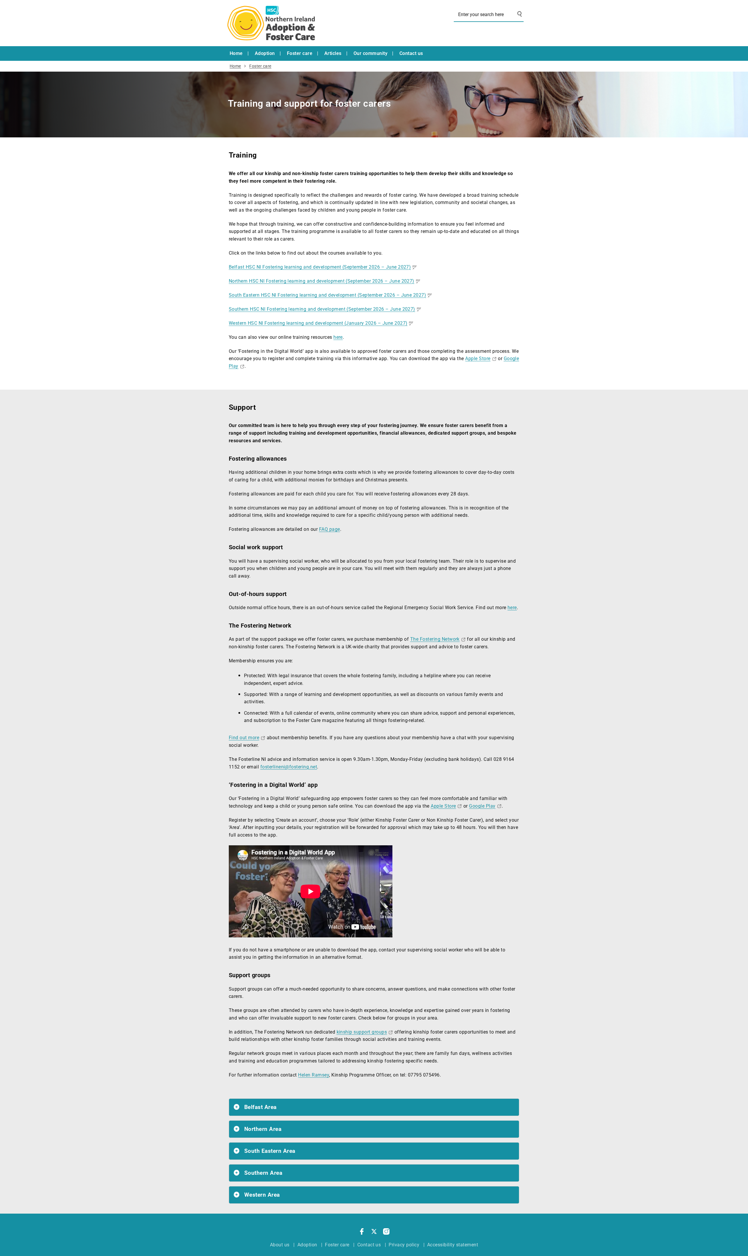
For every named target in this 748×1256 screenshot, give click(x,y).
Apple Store (477, 358)
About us (280, 1245)
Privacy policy (404, 1245)
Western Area (262, 1194)
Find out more (244, 737)
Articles (333, 53)
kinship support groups (362, 1032)
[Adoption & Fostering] (271, 23)
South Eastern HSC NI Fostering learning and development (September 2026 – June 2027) (327, 295)
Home (236, 53)
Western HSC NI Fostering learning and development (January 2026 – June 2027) (318, 323)
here (338, 337)
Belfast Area (260, 1107)
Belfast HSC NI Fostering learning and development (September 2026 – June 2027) (320, 267)
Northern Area (262, 1129)
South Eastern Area (269, 1151)
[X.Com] (374, 1232)
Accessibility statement (452, 1245)
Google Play (482, 806)
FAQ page (329, 529)
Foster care (299, 53)
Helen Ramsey (313, 1075)
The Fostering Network (435, 639)
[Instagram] (386, 1232)
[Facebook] (362, 1232)
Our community (370, 53)
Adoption (265, 53)
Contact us (411, 53)
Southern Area (263, 1172)
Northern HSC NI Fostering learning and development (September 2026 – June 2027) (321, 281)
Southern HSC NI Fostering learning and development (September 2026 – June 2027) (322, 309)
